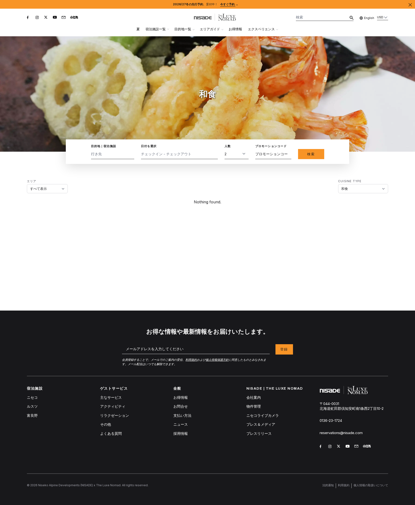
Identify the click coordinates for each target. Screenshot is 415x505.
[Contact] (63, 17)
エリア (32, 181)
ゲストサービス (114, 388)
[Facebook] (29, 18)
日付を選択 (149, 146)
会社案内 (253, 397)
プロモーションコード (271, 146)
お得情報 (235, 29)
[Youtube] (55, 18)
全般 (177, 388)
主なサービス (111, 397)
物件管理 (253, 406)
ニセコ (32, 397)
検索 (311, 154)
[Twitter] (46, 18)
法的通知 (328, 485)
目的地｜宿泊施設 (103, 146)
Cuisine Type (349, 181)
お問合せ (180, 406)
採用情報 (180, 433)
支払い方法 (182, 415)
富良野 (32, 415)
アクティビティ (112, 406)
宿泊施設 (35, 388)
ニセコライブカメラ (262, 415)
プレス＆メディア (260, 424)
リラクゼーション (114, 415)
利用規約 (343, 485)
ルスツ (32, 406)
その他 (105, 424)
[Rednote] (75, 18)
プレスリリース (259, 433)
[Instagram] (38, 18)
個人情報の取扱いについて (371, 485)
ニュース (180, 424)
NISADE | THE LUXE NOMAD (274, 388)
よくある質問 (111, 433)
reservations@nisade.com (341, 432)
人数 (228, 146)
